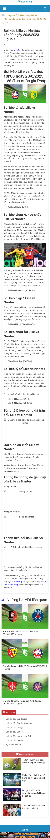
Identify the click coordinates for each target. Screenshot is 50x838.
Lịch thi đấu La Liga (14, 727)
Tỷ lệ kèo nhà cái (13, 745)
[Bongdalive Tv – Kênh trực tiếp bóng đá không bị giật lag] (12, 788)
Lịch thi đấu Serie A (14, 740)
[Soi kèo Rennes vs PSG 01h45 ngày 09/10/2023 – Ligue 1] (25, 606)
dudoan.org (17, 581)
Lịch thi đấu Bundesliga (16, 719)
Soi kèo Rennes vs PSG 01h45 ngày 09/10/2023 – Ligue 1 (20, 632)
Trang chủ (10, 15)
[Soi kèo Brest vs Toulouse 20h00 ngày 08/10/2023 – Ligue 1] (25, 675)
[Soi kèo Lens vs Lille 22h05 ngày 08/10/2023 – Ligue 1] (25, 640)
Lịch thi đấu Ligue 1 (14, 732)
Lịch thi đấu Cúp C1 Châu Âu (19, 723)
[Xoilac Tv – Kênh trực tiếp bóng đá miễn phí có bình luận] (12, 773)
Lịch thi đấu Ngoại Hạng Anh (18, 736)
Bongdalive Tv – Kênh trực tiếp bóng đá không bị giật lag (33, 793)
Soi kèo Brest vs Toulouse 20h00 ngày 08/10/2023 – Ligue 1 (22, 702)
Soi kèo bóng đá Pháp (28, 15)
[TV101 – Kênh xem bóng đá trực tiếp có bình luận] (12, 758)
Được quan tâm (26, 754)
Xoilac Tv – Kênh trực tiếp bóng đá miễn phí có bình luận (34, 778)
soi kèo (17, 50)
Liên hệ (25, 830)
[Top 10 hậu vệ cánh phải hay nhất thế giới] (12, 804)
